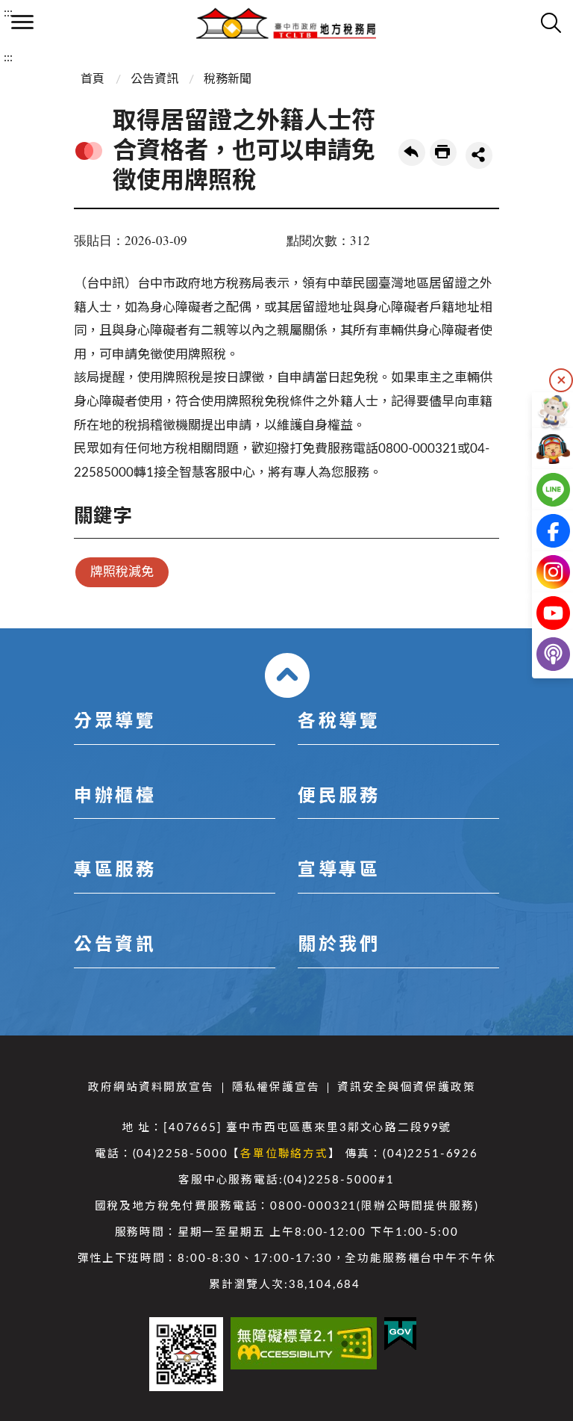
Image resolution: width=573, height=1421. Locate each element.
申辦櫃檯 (115, 796)
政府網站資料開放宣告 (150, 1087)
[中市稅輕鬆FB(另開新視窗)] (541, 530)
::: (8, 13)
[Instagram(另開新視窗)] (541, 571)
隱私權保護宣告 (276, 1087)
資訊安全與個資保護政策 (406, 1087)
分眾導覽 (115, 722)
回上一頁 (411, 152)
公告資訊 (154, 79)
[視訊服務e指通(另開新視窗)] (541, 448)
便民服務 (339, 796)
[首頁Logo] (286, 22)
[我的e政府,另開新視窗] (400, 1334)
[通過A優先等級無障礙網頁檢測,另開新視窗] (304, 1343)
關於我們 (339, 945)
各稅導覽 (339, 722)
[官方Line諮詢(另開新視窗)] (541, 489)
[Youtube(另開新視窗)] (541, 613)
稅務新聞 (227, 79)
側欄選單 (22, 22)
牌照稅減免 (122, 572)
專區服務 (115, 870)
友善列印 (443, 152)
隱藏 (561, 380)
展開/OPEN (287, 675)
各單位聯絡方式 (284, 1154)
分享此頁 (479, 155)
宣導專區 (339, 870)
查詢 (550, 22)
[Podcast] (541, 654)
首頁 (92, 79)
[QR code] (186, 1354)
